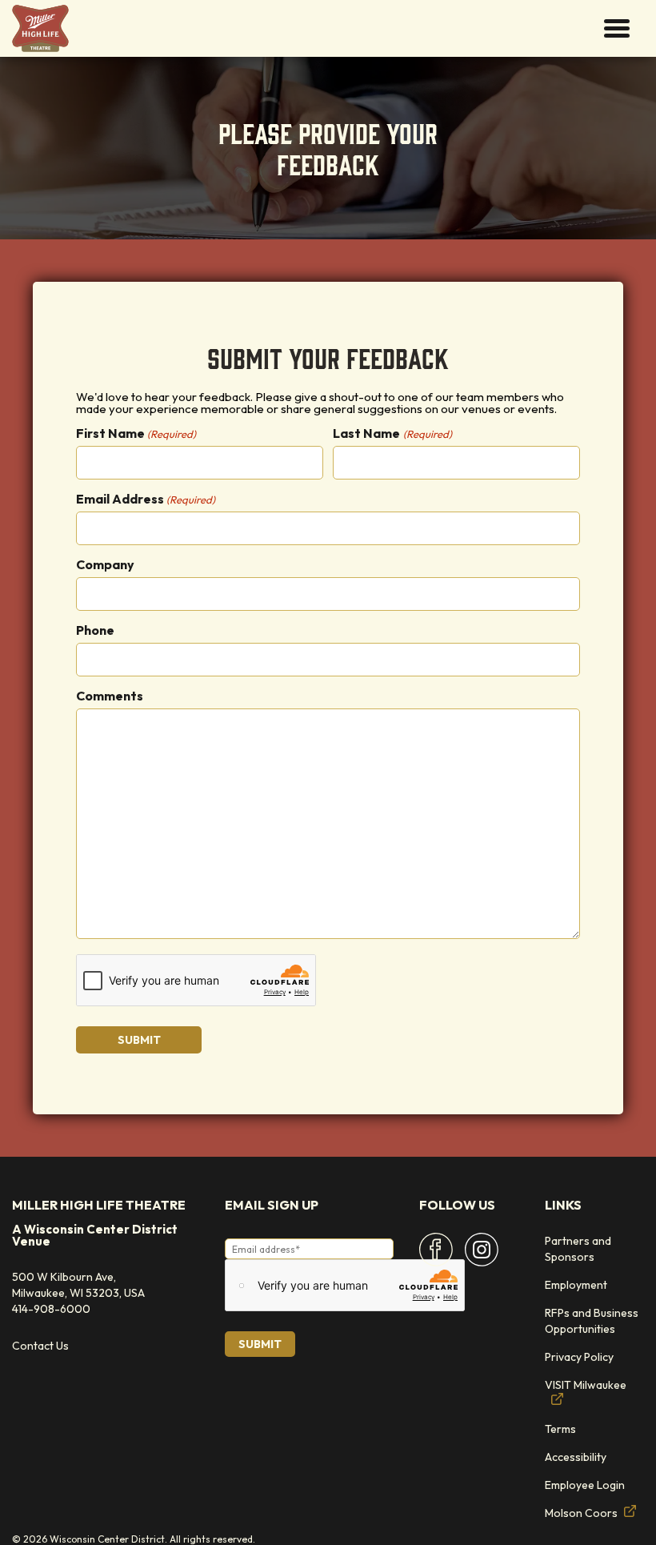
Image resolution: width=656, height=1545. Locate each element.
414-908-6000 (51, 1309)
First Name (136, 433)
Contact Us (40, 1345)
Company (105, 564)
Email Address (145, 498)
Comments (109, 695)
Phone (95, 630)
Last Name (392, 433)
